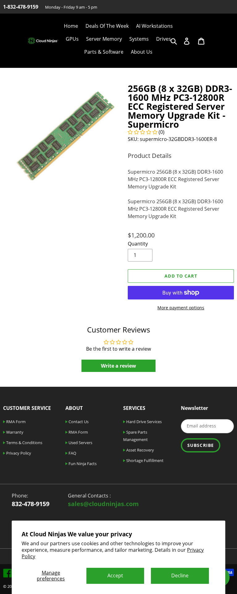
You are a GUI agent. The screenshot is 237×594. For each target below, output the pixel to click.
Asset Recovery (139, 450)
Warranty (14, 432)
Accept (115, 575)
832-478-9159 (30, 504)
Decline (180, 575)
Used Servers (80, 442)
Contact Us (78, 421)
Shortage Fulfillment (144, 460)
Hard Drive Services (143, 421)
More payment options (180, 308)
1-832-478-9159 (20, 6)
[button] (142, 132)
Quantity (138, 243)
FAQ (72, 453)
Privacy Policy (18, 453)
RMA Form (15, 421)
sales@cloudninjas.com (103, 504)
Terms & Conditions (23, 442)
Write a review (118, 365)
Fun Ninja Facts (82, 463)
